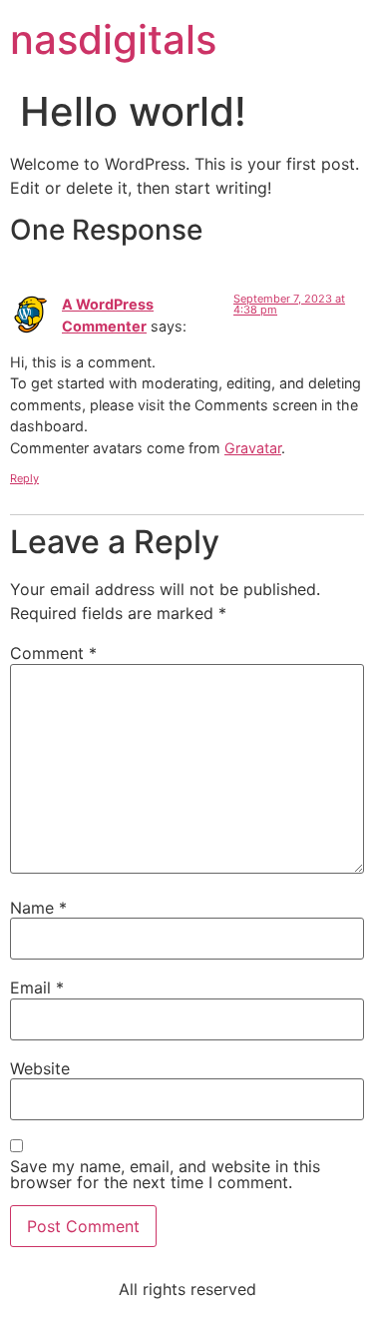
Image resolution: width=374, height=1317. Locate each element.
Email (37, 987)
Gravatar (252, 447)
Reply (24, 478)
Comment (53, 653)
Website (40, 1068)
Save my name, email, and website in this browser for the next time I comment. (165, 1174)
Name (38, 908)
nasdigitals (113, 39)
